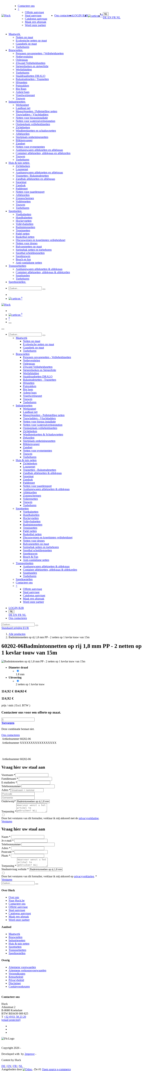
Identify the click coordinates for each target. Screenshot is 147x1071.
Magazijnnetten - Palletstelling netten (44, 415)
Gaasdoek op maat (26, 43)
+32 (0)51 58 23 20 (15, 1016)
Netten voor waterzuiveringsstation (35, 120)
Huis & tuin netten (19, 162)
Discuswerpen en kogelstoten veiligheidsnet (40, 240)
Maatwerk (15, 34)
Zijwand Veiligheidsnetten (30, 63)
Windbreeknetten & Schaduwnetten (43, 434)
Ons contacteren (63, 15)
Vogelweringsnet (25, 95)
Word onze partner (19, 919)
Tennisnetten (23, 230)
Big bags (28, 389)
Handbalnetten (24, 217)
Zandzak (21, 185)
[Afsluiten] (2, 329)
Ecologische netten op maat (31, 40)
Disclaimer (15, 983)
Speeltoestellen (17, 281)
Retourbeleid (16, 976)
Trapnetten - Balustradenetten (39, 469)
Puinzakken (22, 85)
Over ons (14, 897)
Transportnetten (17, 265)
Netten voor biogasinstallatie (32, 117)
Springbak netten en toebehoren (34, 249)
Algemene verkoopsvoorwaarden (27, 970)
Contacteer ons (17, 903)
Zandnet (20, 143)
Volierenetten (30, 498)
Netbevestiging (24, 56)
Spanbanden (23, 275)
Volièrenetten (23, 201)
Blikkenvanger (24, 140)
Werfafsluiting (24, 69)
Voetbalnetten (23, 214)
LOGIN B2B (80, 15)
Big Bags (21, 88)
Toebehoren (22, 46)
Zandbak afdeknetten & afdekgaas (42, 473)
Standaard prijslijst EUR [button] (15, 627)
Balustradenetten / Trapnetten (32, 79)
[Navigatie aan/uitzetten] (10, 322)
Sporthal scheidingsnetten (30, 252)
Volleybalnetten (24, 224)
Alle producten (17, 634)
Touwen (20, 98)
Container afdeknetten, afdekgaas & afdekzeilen (43, 272)
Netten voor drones (26, 243)
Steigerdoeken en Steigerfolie (39, 370)
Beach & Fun (30, 556)
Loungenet (22, 169)
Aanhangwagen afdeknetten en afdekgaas (39, 149)
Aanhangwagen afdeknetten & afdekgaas (39, 269)
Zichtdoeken (23, 127)
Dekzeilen (28, 437)
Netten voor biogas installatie (39, 421)
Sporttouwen (23, 256)
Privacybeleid (16, 980)
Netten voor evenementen (30, 146)
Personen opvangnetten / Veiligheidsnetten (40, 53)
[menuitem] (26, 5)
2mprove (30, 1053)
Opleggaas (22, 59)
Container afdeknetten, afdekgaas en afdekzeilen (43, 153)
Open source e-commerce (56, 1069)
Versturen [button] (6, 821)
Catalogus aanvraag (20, 913)
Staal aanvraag (17, 910)
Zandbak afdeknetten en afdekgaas (35, 178)
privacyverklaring (89, 818)
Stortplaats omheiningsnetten (32, 137)
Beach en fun (23, 259)
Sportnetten (15, 211)
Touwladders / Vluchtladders (32, 114)
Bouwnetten (16, 50)
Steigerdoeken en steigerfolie (32, 66)
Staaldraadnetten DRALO (30, 75)
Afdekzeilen (23, 133)
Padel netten (23, 233)
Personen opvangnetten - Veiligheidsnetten (47, 357)
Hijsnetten (21, 82)
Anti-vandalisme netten (29, 262)
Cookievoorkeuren (19, 986)
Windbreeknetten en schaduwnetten (36, 130)
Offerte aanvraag (18, 906)
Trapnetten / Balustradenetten (32, 175)
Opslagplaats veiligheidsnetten (33, 124)
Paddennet (22, 188)
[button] (7, 722)
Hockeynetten (24, 220)
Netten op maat (24, 37)
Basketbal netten (25, 236)
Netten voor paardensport (30, 191)
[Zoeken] (43, 289)
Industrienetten (17, 101)
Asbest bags (22, 92)
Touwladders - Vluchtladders (39, 418)
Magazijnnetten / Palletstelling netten (36, 111)
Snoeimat (21, 182)
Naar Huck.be (17, 900)
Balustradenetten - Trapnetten (39, 379)
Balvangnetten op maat (29, 246)
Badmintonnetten (25, 227)
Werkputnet (22, 104)
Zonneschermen (25, 198)
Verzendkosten (17, 973)
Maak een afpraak (19, 916)
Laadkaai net (23, 108)
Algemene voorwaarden (22, 967)
